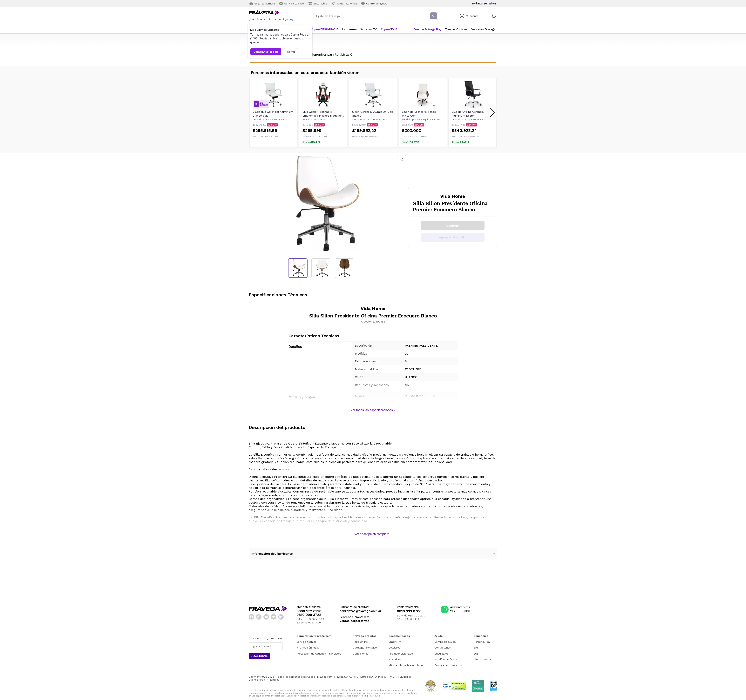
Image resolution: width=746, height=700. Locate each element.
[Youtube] (266, 617)
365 (476, 653)
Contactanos (442, 647)
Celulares (394, 647)
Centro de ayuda (445, 641)
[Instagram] (258, 617)
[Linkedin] (281, 617)
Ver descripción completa (371, 534)
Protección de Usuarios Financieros (318, 653)
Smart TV (395, 641)
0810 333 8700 (409, 611)
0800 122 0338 (308, 611)
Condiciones (360, 653)
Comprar (452, 226)
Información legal (307, 647)
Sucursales (441, 653)
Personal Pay (482, 641)
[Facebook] (251, 617)
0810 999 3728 (308, 614)
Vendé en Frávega (445, 659)
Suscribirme (259, 656)
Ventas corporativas (354, 621)
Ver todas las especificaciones (372, 410)
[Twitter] (273, 617)
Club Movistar (482, 659)
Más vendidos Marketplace (406, 665)
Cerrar (291, 51)
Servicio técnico (306, 641)
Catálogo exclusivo (365, 647)
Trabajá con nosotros (448, 665)
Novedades (396, 659)
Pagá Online (360, 641)
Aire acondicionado (401, 653)
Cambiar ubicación (266, 51)
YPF (476, 647)
